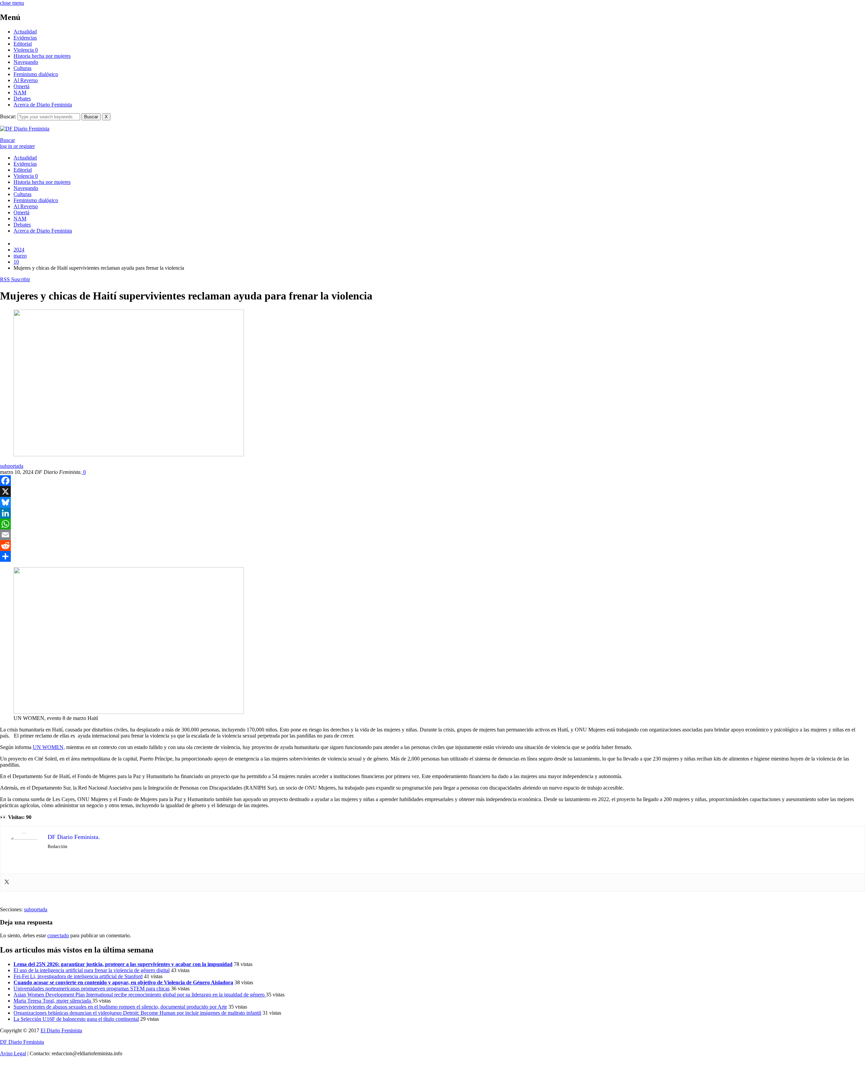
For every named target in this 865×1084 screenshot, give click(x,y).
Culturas (22, 68)
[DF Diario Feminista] (24, 128)
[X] (432, 491)
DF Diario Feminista (22, 1042)
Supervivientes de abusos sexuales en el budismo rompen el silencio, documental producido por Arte (120, 1007)
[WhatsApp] (432, 524)
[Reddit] (432, 545)
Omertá (21, 86)
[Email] (432, 534)
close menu (12, 3)
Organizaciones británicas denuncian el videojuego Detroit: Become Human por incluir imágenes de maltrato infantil (137, 1013)
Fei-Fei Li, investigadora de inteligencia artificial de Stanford (78, 976)
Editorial (23, 44)
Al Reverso (26, 80)
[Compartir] (432, 556)
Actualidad (25, 31)
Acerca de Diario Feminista (43, 104)
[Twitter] (7, 882)
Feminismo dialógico (36, 74)
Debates (22, 98)
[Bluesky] (432, 502)
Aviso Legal (13, 1053)
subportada (11, 466)
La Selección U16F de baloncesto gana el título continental (76, 1019)
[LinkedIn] (432, 513)
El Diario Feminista (61, 1030)
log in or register (17, 146)
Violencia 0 (26, 50)
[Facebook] (432, 480)
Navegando (26, 62)
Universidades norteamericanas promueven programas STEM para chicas (92, 988)
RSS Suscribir (15, 279)
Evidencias (25, 38)
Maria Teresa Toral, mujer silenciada (53, 1001)
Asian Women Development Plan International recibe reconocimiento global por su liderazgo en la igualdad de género (140, 994)
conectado (58, 935)
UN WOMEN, (49, 747)
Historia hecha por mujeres (42, 56)
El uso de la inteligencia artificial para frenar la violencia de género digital (92, 970)
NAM (20, 92)
